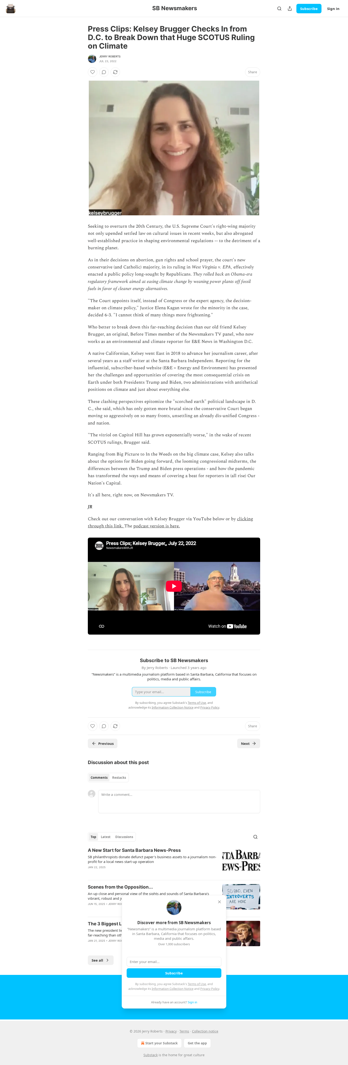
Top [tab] (93, 837)
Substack (150, 1055)
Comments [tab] (99, 777)
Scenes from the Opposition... (120, 887)
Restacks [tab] (119, 777)
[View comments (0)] (104, 72)
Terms (184, 1031)
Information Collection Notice (172, 989)
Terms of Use (197, 984)
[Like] (92, 72)
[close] (219, 902)
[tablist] (108, 777)
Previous (106, 743)
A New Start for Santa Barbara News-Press (134, 850)
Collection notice (205, 1031)
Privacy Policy (209, 989)
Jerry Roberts (110, 56)
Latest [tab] (106, 837)
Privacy (171, 1031)
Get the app (197, 1043)
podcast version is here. (156, 526)
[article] (174, 861)
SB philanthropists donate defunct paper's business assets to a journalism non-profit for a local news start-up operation (152, 859)
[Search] (279, 8)
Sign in (333, 8)
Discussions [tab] (124, 837)
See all (97, 960)
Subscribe (309, 8)
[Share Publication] (289, 8)
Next (245, 743)
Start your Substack (161, 1043)
